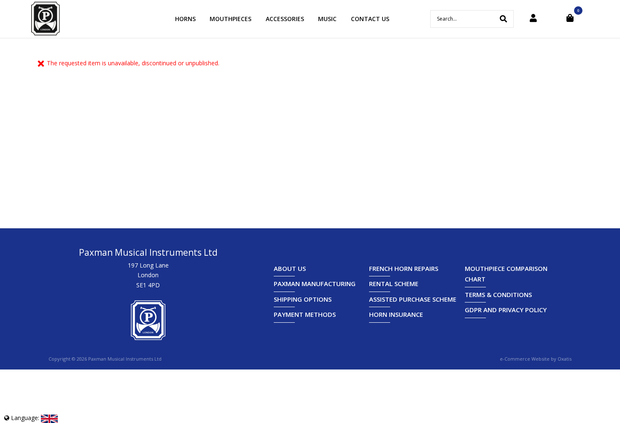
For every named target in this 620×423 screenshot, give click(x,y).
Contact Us (370, 19)
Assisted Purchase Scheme (412, 299)
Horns (185, 19)
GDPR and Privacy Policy (506, 309)
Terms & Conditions (498, 294)
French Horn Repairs (403, 268)
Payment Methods (305, 314)
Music (327, 19)
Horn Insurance (396, 314)
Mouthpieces (230, 19)
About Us (290, 268)
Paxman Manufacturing (315, 283)
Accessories (285, 19)
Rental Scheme (393, 283)
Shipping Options (303, 299)
